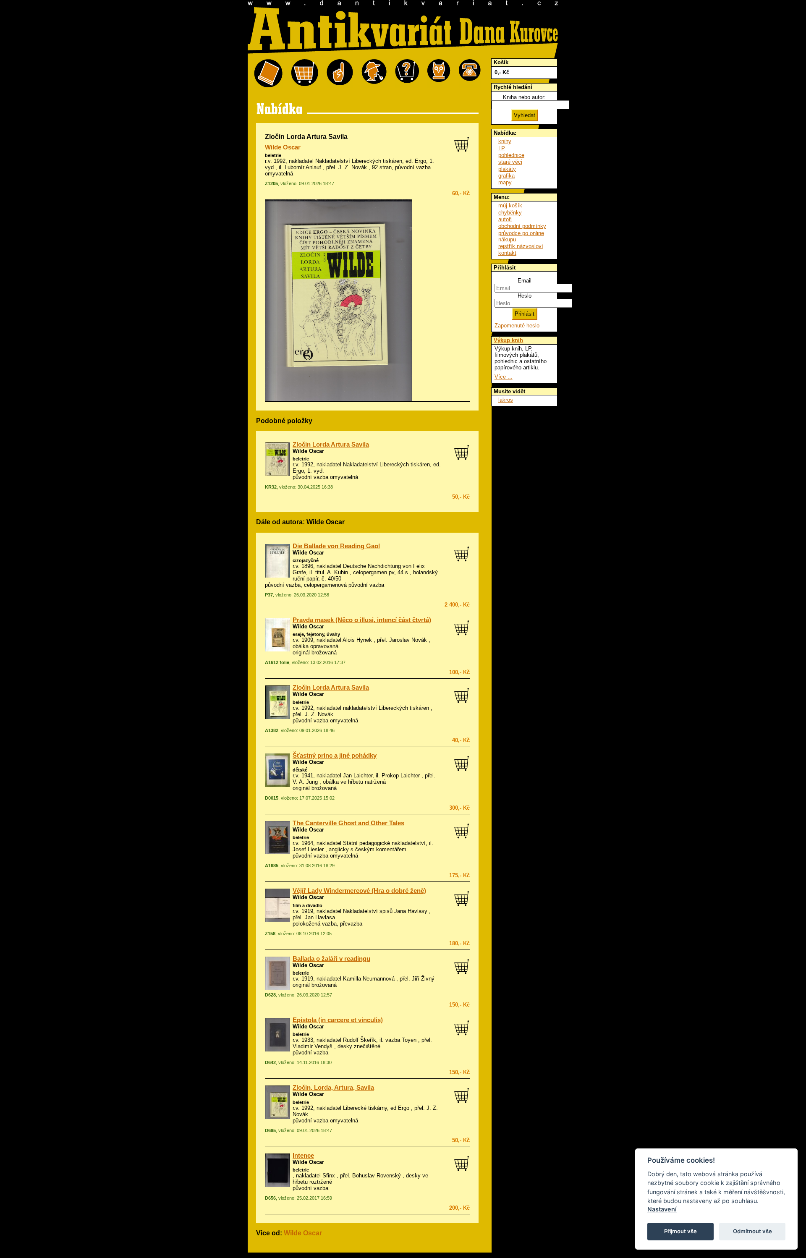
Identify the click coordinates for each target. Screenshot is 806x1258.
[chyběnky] (374, 73)
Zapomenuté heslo (517, 325)
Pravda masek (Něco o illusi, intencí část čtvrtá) (362, 620)
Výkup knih (508, 340)
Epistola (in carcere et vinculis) (338, 1020)
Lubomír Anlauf (303, 167)
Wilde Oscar (283, 147)
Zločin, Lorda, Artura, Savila (333, 1087)
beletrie (273, 155)
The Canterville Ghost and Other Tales (348, 823)
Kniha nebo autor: (524, 97)
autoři (505, 219)
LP (501, 148)
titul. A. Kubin (331, 572)
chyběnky (510, 212)
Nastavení (662, 1209)
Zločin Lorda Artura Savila (331, 444)
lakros (505, 400)
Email (524, 280)
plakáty (507, 169)
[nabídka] (268, 73)
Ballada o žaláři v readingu (331, 958)
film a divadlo (307, 905)
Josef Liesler (308, 849)
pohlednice (511, 155)
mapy (505, 182)
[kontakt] (470, 73)
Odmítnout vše (752, 1231)
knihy (504, 141)
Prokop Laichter (401, 775)
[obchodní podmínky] (340, 73)
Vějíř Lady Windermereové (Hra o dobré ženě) (359, 890)
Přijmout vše (680, 1231)
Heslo (524, 296)
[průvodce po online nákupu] (407, 73)
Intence (303, 1155)
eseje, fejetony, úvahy (316, 634)
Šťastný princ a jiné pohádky (335, 755)
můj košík (510, 205)
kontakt (507, 253)
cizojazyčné (306, 560)
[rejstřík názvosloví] (438, 73)
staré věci (510, 162)
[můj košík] (304, 73)
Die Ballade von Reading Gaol (336, 546)
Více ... (504, 377)
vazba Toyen (400, 1040)
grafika (506, 176)
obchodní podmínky (522, 226)
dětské (300, 769)
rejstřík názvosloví (520, 246)
